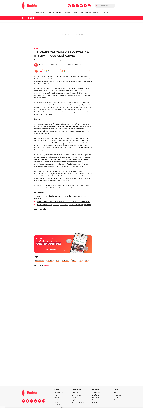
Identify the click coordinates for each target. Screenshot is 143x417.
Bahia (55, 395)
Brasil (30, 18)
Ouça (40, 71)
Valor (86, 260)
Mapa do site (96, 402)
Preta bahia (57, 405)
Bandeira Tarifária (39, 260)
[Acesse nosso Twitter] (77, 5)
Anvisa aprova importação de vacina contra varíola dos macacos (63, 201)
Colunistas (105, 13)
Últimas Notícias (39, 13)
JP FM (115, 400)
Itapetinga (74, 397)
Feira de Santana (76, 395)
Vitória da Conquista (78, 402)
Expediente (95, 395)
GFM (115, 392)
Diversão (68, 13)
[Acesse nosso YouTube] (81, 5)
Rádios (116, 390)
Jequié (74, 400)
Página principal (76, 392)
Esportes (96, 13)
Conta (57, 260)
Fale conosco (96, 397)
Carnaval (51, 13)
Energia (74, 260)
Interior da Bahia (76, 390)
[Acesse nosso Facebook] (73, 5)
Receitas (88, 13)
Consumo (50, 260)
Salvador (59, 13)
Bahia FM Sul (117, 395)
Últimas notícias (58, 392)
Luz (80, 260)
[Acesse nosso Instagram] (69, 5)
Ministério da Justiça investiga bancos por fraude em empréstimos (64, 204)
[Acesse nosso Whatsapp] (89, 5)
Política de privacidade (99, 400)
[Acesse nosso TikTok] (85, 5)
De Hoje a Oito (78, 13)
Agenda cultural (58, 402)
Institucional (95, 390)
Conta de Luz (65, 260)
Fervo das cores (58, 407)
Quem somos (96, 392)
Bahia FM (116, 397)
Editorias (56, 390)
